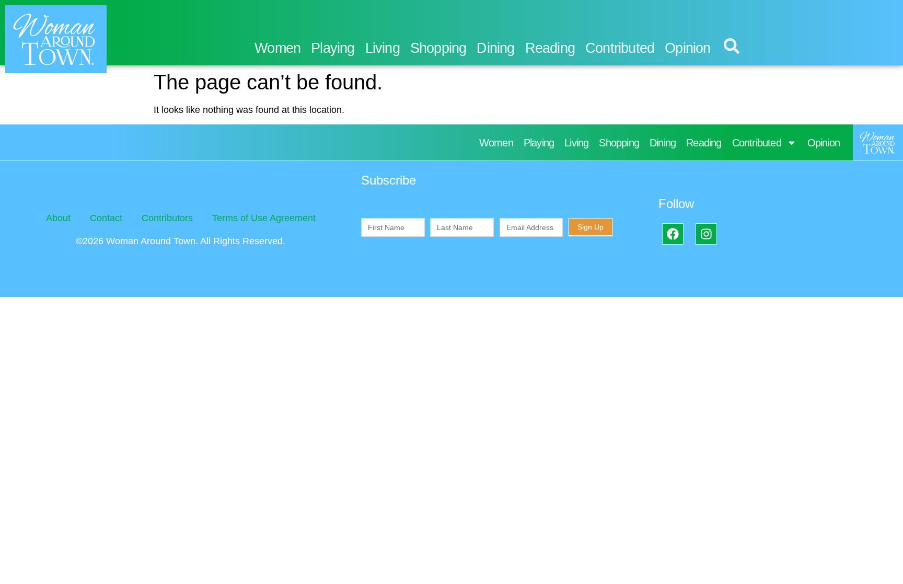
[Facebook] (673, 234)
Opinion (687, 48)
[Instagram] (706, 234)
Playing (332, 48)
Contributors (167, 218)
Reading (550, 48)
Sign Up (590, 227)
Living (382, 48)
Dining (495, 48)
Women (277, 48)
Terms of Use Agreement (264, 218)
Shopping (438, 48)
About (58, 218)
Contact (106, 218)
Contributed (619, 48)
